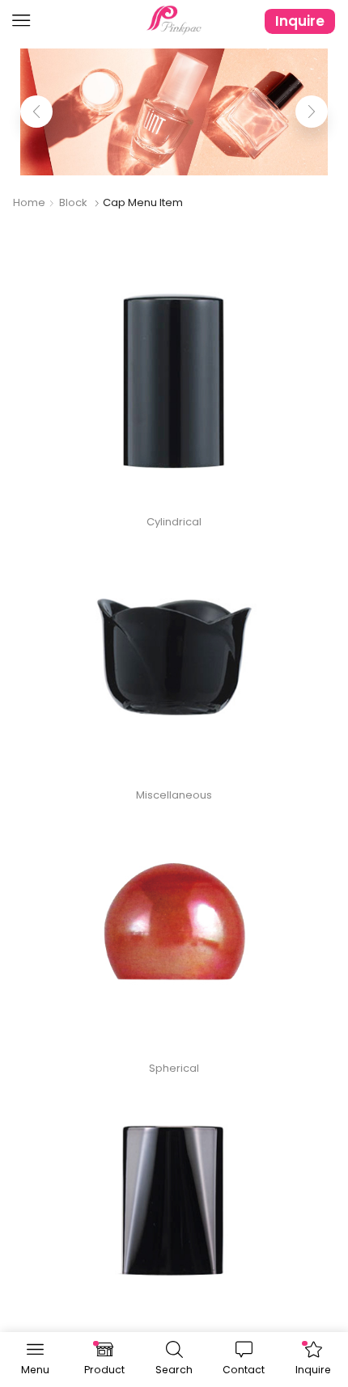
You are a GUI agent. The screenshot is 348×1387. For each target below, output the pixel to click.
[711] (174, 930)
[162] (174, 384)
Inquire (300, 21)
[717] (174, 657)
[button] (36, 111)
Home (29, 203)
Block (73, 203)
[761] (174, 1203)
